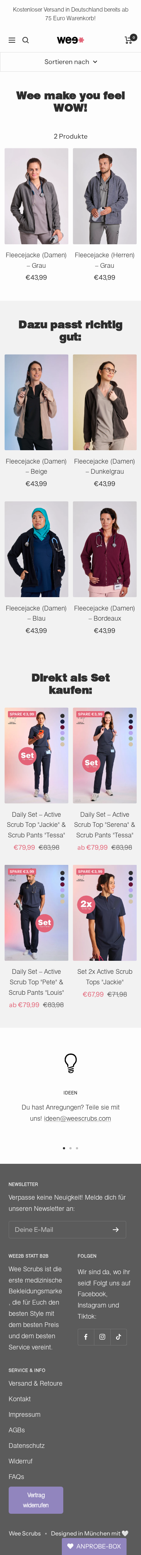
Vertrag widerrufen (36, 1500)
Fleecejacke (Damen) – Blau (36, 613)
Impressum (24, 1414)
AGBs (17, 1430)
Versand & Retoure (36, 1383)
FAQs (16, 1476)
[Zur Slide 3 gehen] (77, 1148)
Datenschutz (26, 1445)
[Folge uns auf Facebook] (86, 1337)
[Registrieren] (116, 1229)
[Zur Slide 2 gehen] (70, 1148)
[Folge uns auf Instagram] (102, 1337)
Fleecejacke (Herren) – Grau (105, 260)
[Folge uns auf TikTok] (118, 1337)
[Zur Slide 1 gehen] (64, 1148)
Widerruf (21, 1461)
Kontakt (20, 1399)
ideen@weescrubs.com (77, 1118)
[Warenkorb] (128, 40)
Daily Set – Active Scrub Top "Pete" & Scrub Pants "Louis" (36, 982)
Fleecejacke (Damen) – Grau (36, 260)
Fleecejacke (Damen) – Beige (36, 466)
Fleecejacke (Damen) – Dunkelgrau (104, 466)
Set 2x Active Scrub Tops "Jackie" (104, 977)
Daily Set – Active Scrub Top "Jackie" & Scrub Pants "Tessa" (36, 825)
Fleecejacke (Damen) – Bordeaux (104, 613)
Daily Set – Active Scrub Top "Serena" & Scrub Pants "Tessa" (104, 825)
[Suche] (25, 40)
